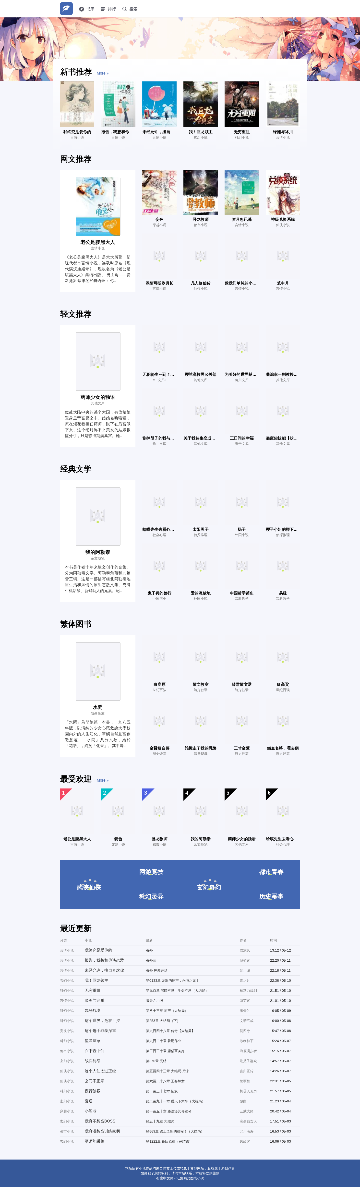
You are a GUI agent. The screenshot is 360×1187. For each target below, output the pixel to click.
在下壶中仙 (94, 1051)
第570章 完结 (156, 1061)
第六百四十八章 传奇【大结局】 (170, 1031)
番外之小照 (154, 1001)
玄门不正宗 (94, 1081)
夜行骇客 (92, 1091)
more (101, 73)
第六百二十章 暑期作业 (163, 1041)
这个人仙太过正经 (100, 1071)
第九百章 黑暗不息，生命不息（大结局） (177, 991)
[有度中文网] (66, 8)
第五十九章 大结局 (160, 1121)
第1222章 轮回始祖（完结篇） (169, 1141)
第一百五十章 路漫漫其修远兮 (169, 1111)
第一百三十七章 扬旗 (162, 1091)
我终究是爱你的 (98, 950)
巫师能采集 (94, 1141)
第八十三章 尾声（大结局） (167, 1011)
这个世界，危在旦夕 (102, 1021)
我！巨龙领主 (96, 980)
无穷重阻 (92, 990)
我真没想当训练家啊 (102, 1131)
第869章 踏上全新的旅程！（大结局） (175, 1131)
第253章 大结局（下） (163, 1021)
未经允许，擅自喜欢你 (104, 970)
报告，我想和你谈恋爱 (104, 960)
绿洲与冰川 (94, 1000)
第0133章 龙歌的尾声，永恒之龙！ (172, 980)
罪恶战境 (92, 1010)
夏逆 (89, 1101)
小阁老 (90, 1111)
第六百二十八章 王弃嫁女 (165, 1081)
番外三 (151, 960)
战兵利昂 (92, 1061)
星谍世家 (92, 1041)
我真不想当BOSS (100, 1121)
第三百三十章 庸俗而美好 (165, 1051)
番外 (149, 950)
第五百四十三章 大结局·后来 (167, 1071)
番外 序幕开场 (157, 970)
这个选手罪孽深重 (100, 1031)
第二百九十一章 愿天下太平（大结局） (175, 1101)
